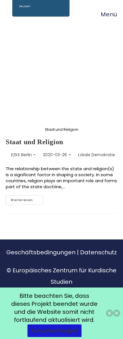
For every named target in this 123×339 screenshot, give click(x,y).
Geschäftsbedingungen (41, 252)
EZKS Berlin (21, 155)
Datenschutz (98, 252)
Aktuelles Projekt (54, 331)
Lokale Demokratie (96, 155)
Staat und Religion (34, 142)
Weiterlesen (27, 198)
